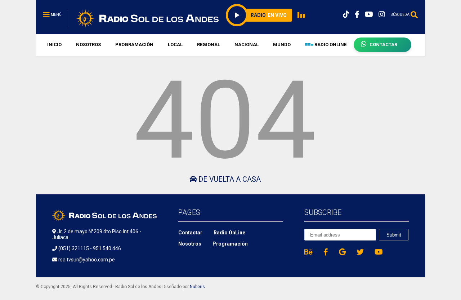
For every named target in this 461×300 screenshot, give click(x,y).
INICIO (54, 44)
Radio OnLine (229, 232)
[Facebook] (357, 15)
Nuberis (197, 286)
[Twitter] (360, 252)
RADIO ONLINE (329, 44)
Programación (230, 244)
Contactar (190, 232)
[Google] (342, 252)
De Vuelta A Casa (229, 179)
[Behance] (308, 252)
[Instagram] (382, 15)
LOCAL (175, 44)
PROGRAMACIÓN (134, 44)
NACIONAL (246, 44)
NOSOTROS (88, 44)
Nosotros (189, 244)
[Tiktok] (346, 15)
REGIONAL (208, 44)
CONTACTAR (383, 44)
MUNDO (282, 44)
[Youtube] (369, 15)
